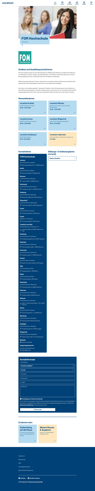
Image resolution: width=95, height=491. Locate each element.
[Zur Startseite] (8, 3)
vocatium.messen (34, 478)
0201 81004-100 (26, 350)
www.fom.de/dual (27, 342)
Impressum (21, 456)
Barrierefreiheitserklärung (25, 470)
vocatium (23, 478)
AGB (19, 463)
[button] (62, 158)
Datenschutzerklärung (26, 405)
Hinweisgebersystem (24, 466)
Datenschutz (21, 459)
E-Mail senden (38, 409)
